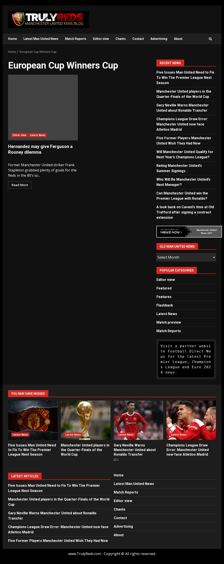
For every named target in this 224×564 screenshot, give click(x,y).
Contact (138, 39)
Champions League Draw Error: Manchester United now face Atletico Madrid (182, 124)
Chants (121, 39)
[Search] (210, 39)
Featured (164, 288)
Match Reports (75, 39)
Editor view (101, 39)
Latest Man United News (40, 39)
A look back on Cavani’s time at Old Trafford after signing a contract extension (185, 212)
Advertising (158, 39)
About (178, 39)
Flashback (164, 305)
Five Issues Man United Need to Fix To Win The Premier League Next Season (185, 77)
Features (164, 297)
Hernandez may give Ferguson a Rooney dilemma (43, 107)
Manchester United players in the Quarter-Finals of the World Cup (85, 420)
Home (12, 39)
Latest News (37, 135)
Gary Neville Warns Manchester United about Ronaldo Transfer (138, 420)
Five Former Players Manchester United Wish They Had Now (58, 541)
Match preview (168, 322)
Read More (20, 185)
